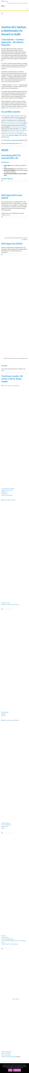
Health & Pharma (5, 823)
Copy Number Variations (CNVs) (13, 122)
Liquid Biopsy (19, 133)
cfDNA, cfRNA (4, 135)
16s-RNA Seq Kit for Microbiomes (9, 944)
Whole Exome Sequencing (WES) (19, 127)
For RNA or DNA (5, 603)
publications (15, 140)
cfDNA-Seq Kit (4, 937)
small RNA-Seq (5, 119)
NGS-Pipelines (5, 712)
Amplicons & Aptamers (7, 495)
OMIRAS (3, 714)
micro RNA (16, 119)
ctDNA (25, 133)
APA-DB (3, 715)
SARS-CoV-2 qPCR (5, 1053)
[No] (27, 1068)
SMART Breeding (20, 130)
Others (3, 828)
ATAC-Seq (14, 132)
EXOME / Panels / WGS (7, 490)
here (20, 143)
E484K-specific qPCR (6, 1051)
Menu (2, 6)
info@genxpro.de (5, 215)
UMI (26, 130)
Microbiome (20, 132)
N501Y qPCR (15, 999)
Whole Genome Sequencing (8, 1056)
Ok (10, 1070)
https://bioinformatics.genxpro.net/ (15, 108)
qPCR (20, 128)
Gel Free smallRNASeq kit (7, 939)
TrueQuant (15, 85)
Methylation (13, 124)
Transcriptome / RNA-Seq (7, 488)
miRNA (11, 119)
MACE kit (3, 936)
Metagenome (4, 133)
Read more (17, 1070)
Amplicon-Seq (12, 133)
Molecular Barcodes (6, 132)
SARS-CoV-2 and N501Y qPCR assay (10, 604)
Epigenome (4, 492)
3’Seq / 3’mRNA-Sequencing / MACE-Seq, (16, 115)
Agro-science (4, 826)
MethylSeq (19, 124)
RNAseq (3, 115)
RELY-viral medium (6, 1055)
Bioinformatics (11, 130)
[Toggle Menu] (27, 9)
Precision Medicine (6, 825)
